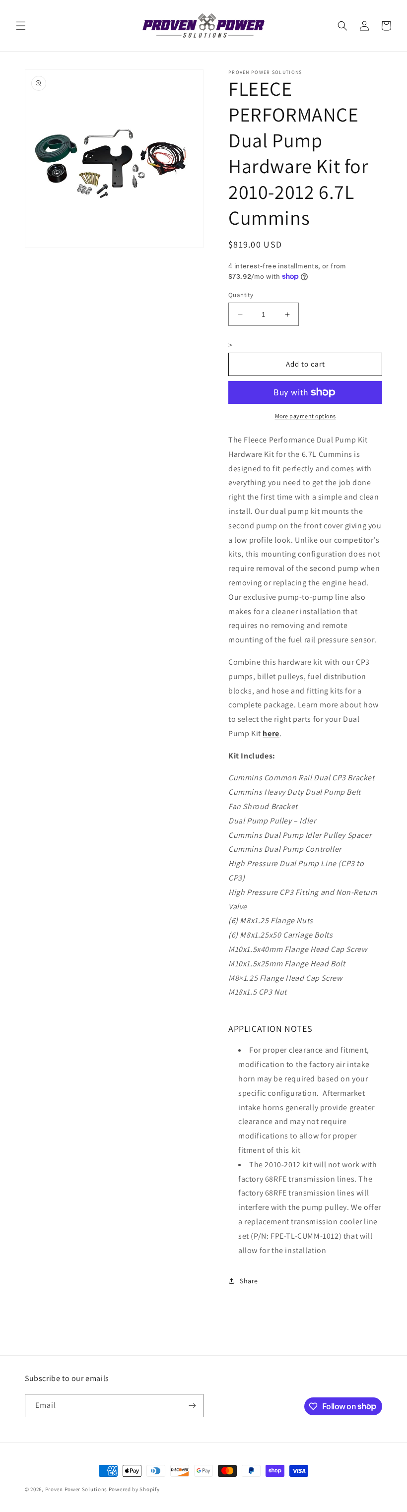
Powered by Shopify (134, 1489)
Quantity (240, 295)
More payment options (305, 416)
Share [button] (249, 1280)
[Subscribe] (192, 1405)
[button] (21, 26)
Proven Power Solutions (77, 1489)
